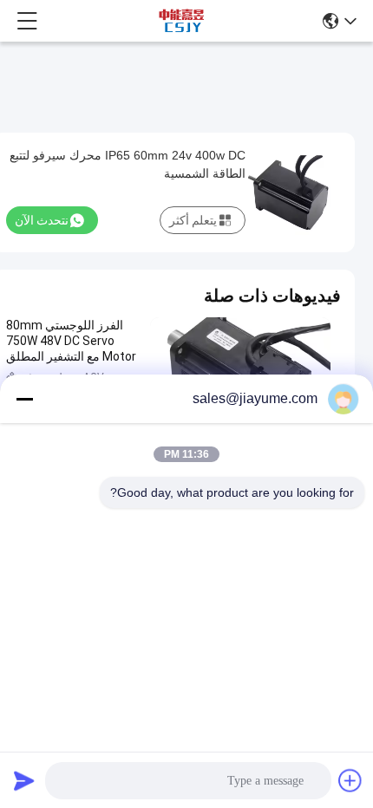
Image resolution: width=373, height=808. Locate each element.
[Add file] (350, 780)
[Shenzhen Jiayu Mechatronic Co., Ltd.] (181, 21)
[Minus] (24, 398)
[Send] (24, 780)
